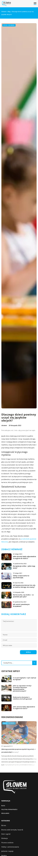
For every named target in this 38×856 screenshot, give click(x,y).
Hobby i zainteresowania (10, 847)
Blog (3, 805)
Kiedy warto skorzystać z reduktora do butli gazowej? (22, 698)
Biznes (3, 825)
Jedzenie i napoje (7, 851)
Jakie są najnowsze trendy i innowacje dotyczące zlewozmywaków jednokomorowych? (22, 688)
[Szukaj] (34, 663)
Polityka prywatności (9, 809)
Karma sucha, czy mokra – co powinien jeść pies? (23, 596)
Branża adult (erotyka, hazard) (12, 830)
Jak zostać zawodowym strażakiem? (21, 605)
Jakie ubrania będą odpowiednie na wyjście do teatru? (24, 557)
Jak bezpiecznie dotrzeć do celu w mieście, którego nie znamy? (24, 586)
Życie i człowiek (8, 25)
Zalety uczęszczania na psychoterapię (21, 577)
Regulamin (5, 813)
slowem (4, 425)
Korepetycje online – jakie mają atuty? (24, 567)
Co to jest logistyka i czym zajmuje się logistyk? (24, 678)
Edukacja (4, 838)
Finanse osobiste (7, 843)
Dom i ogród (5, 834)
